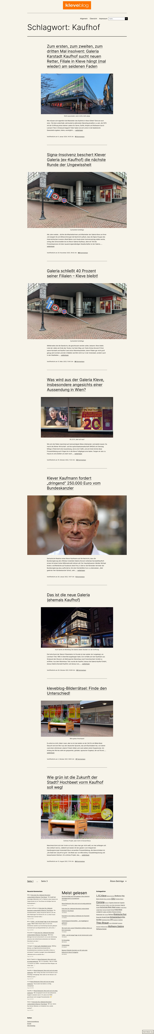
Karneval (105, 909)
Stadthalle (120, 919)
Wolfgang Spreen (101, 929)
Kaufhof (109, 909)
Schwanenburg (116, 917)
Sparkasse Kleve (106, 919)
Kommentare (79, 136)
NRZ (103, 914)
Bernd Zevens (100, 899)
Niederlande (99, 914)
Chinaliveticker (65, 945)
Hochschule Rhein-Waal (107, 907)
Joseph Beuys (123, 907)
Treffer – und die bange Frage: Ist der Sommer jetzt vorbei (77, 935)
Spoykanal (115, 919)
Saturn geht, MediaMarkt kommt (42, 946)
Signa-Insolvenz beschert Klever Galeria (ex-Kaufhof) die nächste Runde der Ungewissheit (76, 159)
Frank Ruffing (102, 905)
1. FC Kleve (101, 895)
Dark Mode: (146, 1032)
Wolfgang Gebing (116, 926)
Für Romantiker (66, 940)
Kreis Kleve (118, 909)
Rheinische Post (120, 914)
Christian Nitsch (119, 899)
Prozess (106, 914)
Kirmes (112, 909)
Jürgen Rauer (99, 909)
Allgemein (84, 19)
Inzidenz (118, 907)
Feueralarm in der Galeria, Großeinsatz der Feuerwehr (75, 915)
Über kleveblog (31, 1025)
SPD (111, 920)
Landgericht (99, 911)
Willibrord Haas (104, 926)
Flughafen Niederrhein (114, 902)
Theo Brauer (102, 922)
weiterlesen (79, 130)
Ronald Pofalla (106, 917)
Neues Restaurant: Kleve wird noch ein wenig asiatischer (76, 903)
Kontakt (29, 1023)
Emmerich (107, 902)
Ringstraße (99, 917)
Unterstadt (115, 923)
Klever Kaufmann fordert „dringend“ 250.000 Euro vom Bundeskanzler (74, 483)
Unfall (110, 923)
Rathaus (110, 914)
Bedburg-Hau (120, 896)
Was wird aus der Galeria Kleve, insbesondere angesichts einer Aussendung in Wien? (75, 384)
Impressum (103, 19)
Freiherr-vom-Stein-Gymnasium (112, 905)
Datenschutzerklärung (33, 1021)
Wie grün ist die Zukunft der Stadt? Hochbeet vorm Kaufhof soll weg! (75, 782)
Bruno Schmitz (107, 899)
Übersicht (93, 19)
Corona (100, 902)
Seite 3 (44, 881)
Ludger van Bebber (107, 911)
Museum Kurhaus (116, 911)
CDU (113, 899)
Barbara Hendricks (110, 896)
